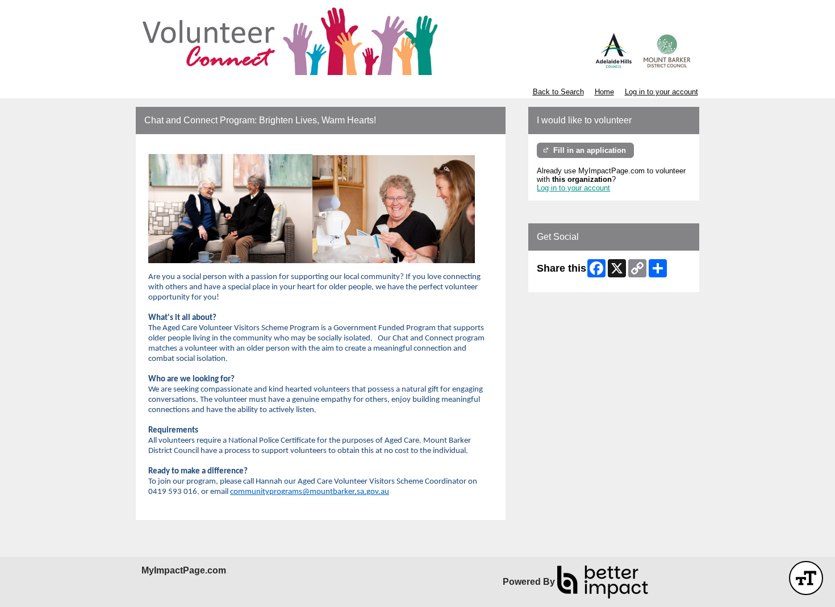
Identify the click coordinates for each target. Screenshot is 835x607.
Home (604, 92)
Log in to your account (661, 92)
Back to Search (558, 92)
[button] (806, 578)
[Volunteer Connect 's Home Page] (417, 40)
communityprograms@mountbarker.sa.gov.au (309, 492)
